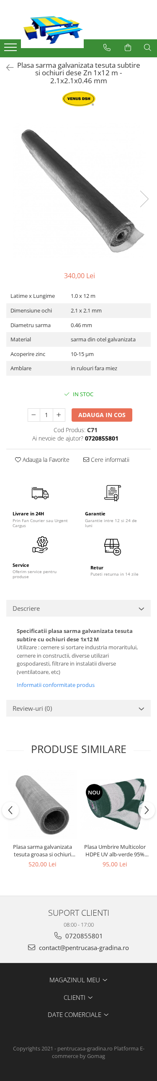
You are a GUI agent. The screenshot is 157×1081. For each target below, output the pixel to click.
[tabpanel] (78, 190)
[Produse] (11, 50)
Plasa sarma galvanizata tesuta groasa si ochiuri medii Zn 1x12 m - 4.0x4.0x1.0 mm (42, 850)
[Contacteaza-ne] (107, 47)
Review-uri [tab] (32, 708)
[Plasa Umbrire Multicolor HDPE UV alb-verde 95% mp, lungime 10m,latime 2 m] (114, 804)
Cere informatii (109, 460)
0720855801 (83, 936)
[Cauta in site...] (147, 47)
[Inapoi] (6, 67)
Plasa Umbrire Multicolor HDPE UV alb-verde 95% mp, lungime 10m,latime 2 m (115, 850)
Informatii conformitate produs (56, 685)
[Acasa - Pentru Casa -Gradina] (84, 27)
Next (144, 198)
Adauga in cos (102, 415)
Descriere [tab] (26, 608)
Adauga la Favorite (45, 460)
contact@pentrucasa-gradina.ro (83, 947)
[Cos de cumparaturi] (128, 47)
